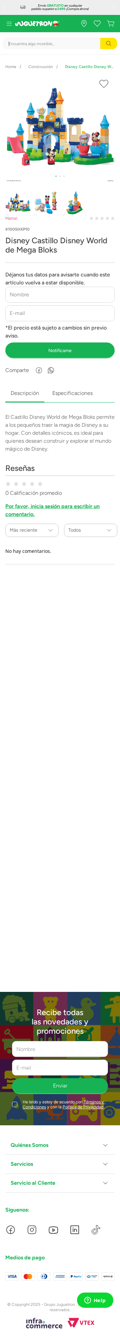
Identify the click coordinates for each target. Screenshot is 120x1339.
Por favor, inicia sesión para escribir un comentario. (52, 510)
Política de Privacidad (83, 1106)
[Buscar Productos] (109, 43)
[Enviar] (60, 350)
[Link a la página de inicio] (10, 66)
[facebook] (39, 370)
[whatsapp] (51, 370)
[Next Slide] (114, 7)
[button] (60, 1145)
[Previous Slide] (5, 7)
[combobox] (60, 43)
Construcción (40, 66)
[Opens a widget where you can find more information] (95, 1301)
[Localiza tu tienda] (84, 24)
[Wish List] (97, 24)
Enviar (60, 1085)
